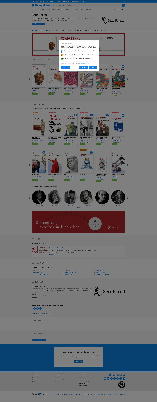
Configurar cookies (65, 67)
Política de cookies (79, 61)
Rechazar (84, 67)
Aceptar (93, 67)
